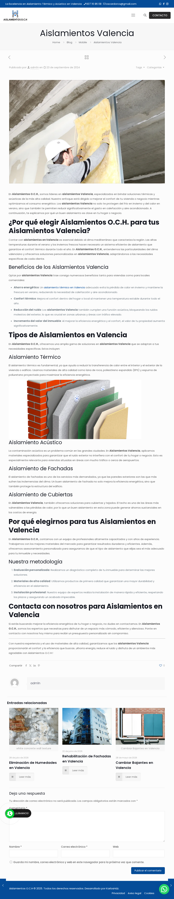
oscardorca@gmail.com (121, 4)
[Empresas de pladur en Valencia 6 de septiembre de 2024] (3, 885)
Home (56, 42)
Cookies (149, 893)
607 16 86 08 (93, 4)
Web (116, 847)
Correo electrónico (74, 847)
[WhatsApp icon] (160, 4)
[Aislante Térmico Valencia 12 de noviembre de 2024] (171, 885)
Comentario (18, 808)
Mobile (83, 42)
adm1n (34, 67)
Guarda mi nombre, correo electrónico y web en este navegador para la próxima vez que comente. (78, 862)
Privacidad (118, 893)
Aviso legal (134, 893)
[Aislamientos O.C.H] (15, 15)
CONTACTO (159, 15)
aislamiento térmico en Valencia (64, 287)
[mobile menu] (133, 15)
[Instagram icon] (167, 4)
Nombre (15, 847)
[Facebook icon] (163, 4)
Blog (69, 42)
